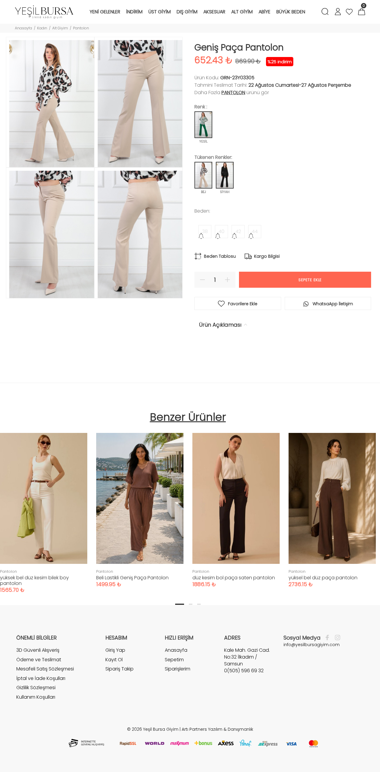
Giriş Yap (115, 650)
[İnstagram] (336, 638)
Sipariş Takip (119, 668)
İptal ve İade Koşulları (40, 678)
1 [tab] (179, 604)
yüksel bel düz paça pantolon (323, 577)
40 (221, 231)
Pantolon (81, 28)
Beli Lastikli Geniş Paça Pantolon (132, 577)
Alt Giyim (60, 28)
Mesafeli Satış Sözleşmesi (45, 668)
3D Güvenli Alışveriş (37, 650)
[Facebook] (329, 638)
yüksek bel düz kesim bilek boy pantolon (34, 580)
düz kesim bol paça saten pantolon (233, 577)
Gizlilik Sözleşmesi (36, 687)
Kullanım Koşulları (35, 697)
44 (255, 231)
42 (238, 231)
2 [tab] (190, 604)
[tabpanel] (140, 504)
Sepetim (174, 659)
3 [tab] (199, 604)
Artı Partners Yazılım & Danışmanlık (217, 729)
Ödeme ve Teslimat (38, 659)
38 (205, 231)
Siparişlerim (177, 668)
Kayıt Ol (114, 659)
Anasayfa (23, 28)
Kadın (42, 28)
